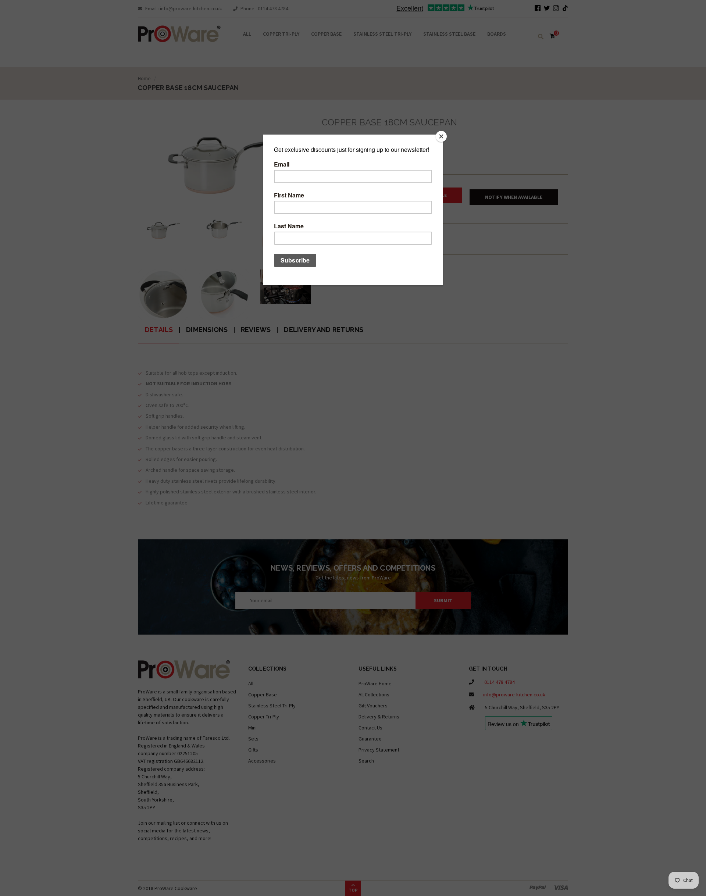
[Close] (441, 136)
